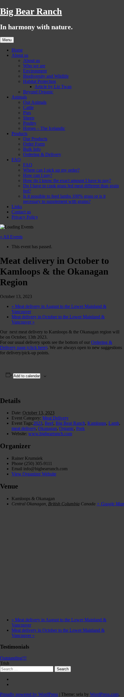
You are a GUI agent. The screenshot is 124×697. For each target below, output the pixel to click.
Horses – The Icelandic (44, 128)
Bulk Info (32, 149)
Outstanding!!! (13, 658)
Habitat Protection (39, 81)
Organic (66, 428)
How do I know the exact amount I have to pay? (67, 180)
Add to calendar (27, 376)
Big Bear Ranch (31, 11)
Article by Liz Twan (53, 86)
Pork (80, 428)
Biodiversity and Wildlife (46, 76)
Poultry (29, 123)
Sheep (28, 117)
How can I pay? (37, 175)
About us (20, 55)
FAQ (16, 159)
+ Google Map (110, 503)
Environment (35, 70)
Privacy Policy (25, 217)
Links (17, 206)
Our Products (35, 138)
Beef (49, 423)
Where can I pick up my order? (51, 170)
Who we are (34, 65)
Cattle (28, 107)
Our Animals (34, 102)
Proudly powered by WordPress (29, 694)
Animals (19, 97)
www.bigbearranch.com (50, 433)
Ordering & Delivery (42, 154)
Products (19, 133)
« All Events (11, 236)
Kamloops (96, 423)
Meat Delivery (55, 417)
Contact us (21, 211)
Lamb (113, 423)
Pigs (27, 112)
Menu (7, 40)
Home (17, 50)
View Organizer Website (34, 473)
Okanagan (47, 428)
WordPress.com (104, 694)
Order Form (34, 143)
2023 (37, 423)
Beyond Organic (38, 91)
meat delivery (24, 428)
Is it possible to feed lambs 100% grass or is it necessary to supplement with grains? (64, 199)
